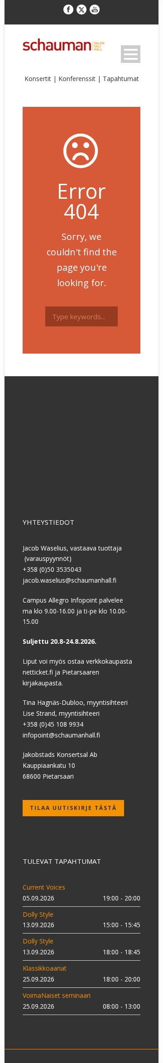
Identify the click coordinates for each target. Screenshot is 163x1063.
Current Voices (44, 887)
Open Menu (130, 54)
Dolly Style (38, 914)
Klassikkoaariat (45, 968)
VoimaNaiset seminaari (57, 995)
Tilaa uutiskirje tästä (73, 808)
